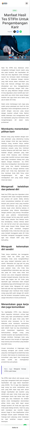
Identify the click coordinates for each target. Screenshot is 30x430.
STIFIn (14, 10)
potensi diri (12, 189)
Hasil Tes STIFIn (7, 68)
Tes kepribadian (6, 312)
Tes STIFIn (4, 378)
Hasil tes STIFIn (6, 194)
